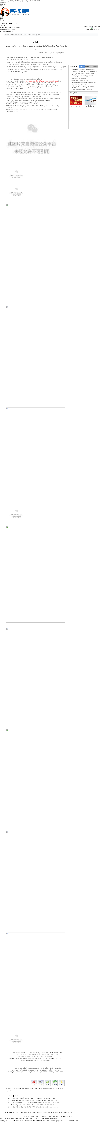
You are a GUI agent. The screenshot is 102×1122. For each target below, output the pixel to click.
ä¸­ (61, 53)
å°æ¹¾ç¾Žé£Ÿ (66, 1112)
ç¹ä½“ (1, 5)
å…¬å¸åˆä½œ (43, 1116)
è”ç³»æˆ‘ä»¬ (59, 1116)
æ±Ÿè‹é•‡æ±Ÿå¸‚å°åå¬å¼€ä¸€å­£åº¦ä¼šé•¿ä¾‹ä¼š (83, 69)
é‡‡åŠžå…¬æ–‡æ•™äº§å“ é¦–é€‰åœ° (90, 106)
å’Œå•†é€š (3, 2)
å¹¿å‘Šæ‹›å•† (51, 1116)
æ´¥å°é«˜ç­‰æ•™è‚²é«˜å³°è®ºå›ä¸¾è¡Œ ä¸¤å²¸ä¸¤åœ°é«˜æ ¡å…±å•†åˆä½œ (29, 1100)
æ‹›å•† (2, 22)
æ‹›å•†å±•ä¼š (95, 66)
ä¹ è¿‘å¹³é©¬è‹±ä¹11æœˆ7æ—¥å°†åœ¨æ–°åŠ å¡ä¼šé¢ (84, 71)
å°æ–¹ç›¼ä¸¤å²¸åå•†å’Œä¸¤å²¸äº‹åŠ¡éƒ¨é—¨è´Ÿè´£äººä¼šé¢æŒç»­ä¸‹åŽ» (28, 1107)
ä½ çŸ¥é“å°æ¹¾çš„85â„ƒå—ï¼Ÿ (79, 84)
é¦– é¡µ (18, 34)
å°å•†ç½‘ (18, 1112)
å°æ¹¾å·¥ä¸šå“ (56, 1112)
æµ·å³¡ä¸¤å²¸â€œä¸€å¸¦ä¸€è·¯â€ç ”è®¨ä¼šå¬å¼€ (83, 87)
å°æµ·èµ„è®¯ (88, 66)
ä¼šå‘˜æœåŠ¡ (35, 1116)
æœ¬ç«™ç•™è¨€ (68, 1116)
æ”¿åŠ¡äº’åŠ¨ (30, 34)
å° (62, 53)
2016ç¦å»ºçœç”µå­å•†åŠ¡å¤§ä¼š (79, 78)
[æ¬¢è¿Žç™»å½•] (27, 1)
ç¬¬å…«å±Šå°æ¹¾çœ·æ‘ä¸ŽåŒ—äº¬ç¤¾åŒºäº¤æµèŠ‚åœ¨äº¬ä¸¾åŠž (27, 1102)
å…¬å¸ (2, 20)
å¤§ (60, 53)
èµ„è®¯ (23, 34)
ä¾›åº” (2, 17)
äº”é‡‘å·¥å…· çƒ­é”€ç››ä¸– (76, 106)
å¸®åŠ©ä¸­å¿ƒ (4, 4)
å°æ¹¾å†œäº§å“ (36, 1112)
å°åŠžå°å (82, 66)
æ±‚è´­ (1, 18)
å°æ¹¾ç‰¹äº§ (46, 1112)
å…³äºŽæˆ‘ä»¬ (26, 1116)
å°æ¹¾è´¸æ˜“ (25, 1112)
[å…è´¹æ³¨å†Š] (36, 1)
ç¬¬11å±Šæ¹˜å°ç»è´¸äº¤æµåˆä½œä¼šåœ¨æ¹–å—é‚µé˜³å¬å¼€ (25, 1105)
